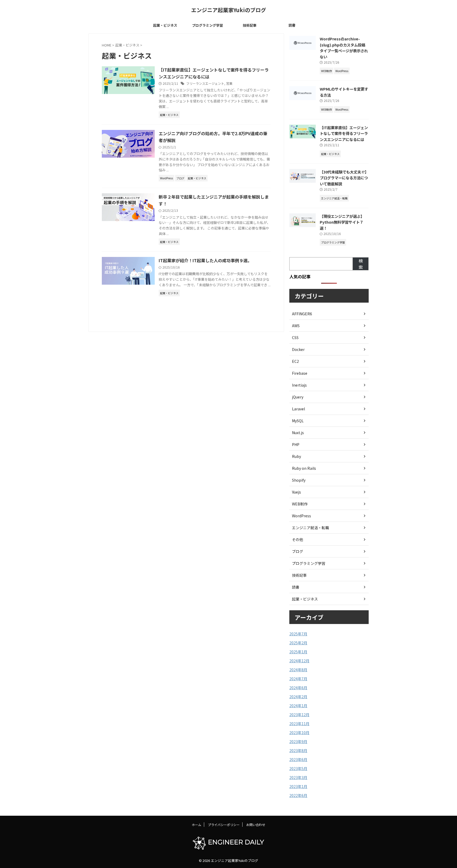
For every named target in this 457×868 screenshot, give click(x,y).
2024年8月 (298, 669)
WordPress (301, 515)
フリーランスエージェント (205, 83)
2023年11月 (299, 723)
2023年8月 (298, 750)
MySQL (298, 420)
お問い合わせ (255, 824)
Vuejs (296, 492)
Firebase (299, 373)
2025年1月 (298, 651)
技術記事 (250, 25)
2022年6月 (298, 795)
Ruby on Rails (304, 468)
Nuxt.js (298, 432)
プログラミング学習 (207, 25)
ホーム (196, 824)
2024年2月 (298, 696)
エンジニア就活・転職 (310, 527)
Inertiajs (299, 385)
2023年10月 (299, 732)
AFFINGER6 (302, 313)
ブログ (297, 551)
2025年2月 (298, 642)
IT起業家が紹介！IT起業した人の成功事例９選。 (205, 260)
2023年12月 (299, 714)
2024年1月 (298, 705)
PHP (295, 444)
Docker (298, 349)
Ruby (296, 456)
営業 (229, 83)
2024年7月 (298, 678)
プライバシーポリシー (224, 824)
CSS (295, 337)
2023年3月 (298, 777)
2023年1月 (298, 786)
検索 (361, 263)
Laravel (298, 408)
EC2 (295, 361)
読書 (292, 25)
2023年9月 (298, 741)
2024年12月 (299, 660)
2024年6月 (298, 687)
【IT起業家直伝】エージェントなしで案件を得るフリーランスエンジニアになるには (344, 133)
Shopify (298, 480)
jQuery (297, 397)
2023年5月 (298, 768)
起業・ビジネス (165, 25)
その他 (297, 539)
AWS (296, 325)
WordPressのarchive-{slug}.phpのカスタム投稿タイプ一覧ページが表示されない (344, 47)
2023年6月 (298, 759)
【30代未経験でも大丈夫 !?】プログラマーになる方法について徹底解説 (344, 177)
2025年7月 (298, 633)
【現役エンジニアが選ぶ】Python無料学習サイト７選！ (342, 222)
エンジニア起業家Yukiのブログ (228, 10)
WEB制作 (300, 503)
